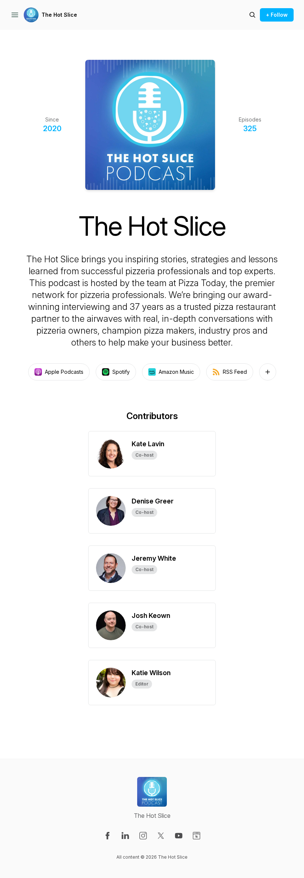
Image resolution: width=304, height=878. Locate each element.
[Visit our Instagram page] (143, 835)
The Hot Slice (59, 15)
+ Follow (277, 15)
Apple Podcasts (64, 372)
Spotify (121, 372)
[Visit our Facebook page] (107, 835)
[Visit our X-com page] (161, 835)
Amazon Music (176, 372)
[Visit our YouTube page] (178, 835)
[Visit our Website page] (196, 835)
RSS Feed (235, 372)
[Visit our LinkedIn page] (125, 835)
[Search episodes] (252, 14)
